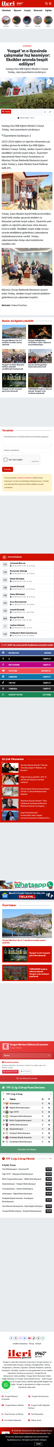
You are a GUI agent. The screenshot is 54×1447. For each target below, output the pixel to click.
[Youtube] (29, 1338)
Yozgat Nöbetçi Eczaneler (10, 1397)
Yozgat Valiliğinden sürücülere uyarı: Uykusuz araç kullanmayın (39, 343)
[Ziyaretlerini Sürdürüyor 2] (16, 135)
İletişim (38, 1344)
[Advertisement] (27, 524)
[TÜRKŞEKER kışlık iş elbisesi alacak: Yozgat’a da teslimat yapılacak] (40, 380)
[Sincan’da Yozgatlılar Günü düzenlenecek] (40, 356)
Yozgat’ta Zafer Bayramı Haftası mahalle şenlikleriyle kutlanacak (13, 367)
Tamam (38, 1444)
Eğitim (48, 10)
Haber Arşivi (36, 1420)
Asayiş (27, 10)
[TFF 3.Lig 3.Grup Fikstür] (50, 1159)
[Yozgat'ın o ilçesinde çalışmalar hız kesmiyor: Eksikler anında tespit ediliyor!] (27, 93)
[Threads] (38, 1338)
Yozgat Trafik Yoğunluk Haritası (39, 1406)
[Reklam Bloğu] (27, 885)
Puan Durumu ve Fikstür (14, 1414)
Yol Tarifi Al (26, 1071)
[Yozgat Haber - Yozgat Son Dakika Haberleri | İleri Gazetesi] (12, 4)
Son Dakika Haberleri (12, 1420)
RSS (6, 1433)
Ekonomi (38, 10)
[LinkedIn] (25, 1338)
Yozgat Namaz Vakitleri (14, 1405)
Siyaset (17, 10)
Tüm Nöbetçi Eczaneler (28, 1078)
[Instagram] (20, 1338)
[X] (16, 1338)
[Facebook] (11, 1338)
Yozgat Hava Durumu (40, 1396)
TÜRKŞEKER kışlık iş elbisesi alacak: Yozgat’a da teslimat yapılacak (40, 391)
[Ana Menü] (50, 4)
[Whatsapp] (43, 1338)
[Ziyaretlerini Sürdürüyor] (27, 190)
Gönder (7, 469)
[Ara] (46, 4)
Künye (31, 1344)
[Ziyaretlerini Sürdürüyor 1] (27, 267)
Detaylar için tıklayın (27, 1149)
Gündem (6, 10)
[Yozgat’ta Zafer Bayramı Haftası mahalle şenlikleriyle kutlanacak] (14, 356)
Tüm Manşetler (37, 1414)
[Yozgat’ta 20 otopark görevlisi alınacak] (14, 380)
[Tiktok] (34, 1338)
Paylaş (7, 112)
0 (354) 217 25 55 (11, 1071)
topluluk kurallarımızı (25, 478)
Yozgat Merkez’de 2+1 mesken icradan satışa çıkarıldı (12, 343)
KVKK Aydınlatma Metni (23, 1444)
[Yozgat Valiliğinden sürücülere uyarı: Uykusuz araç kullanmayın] (40, 332)
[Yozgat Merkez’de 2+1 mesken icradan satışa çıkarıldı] (14, 332)
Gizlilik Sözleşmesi (20, 1344)
